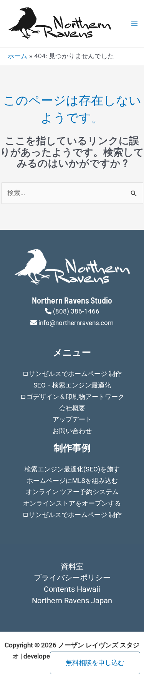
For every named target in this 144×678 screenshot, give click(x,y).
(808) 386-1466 (76, 311)
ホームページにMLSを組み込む (72, 480)
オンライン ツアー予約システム (72, 492)
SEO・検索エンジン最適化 (72, 385)
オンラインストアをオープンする (72, 503)
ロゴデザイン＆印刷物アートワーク (72, 397)
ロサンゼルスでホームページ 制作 (72, 374)
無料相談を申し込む (95, 663)
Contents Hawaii (72, 589)
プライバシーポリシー (72, 577)
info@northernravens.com (76, 323)
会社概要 (72, 408)
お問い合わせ (72, 431)
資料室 (72, 566)
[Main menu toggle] (134, 24)
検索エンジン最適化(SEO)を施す (72, 469)
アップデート (72, 419)
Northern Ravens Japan (72, 600)
